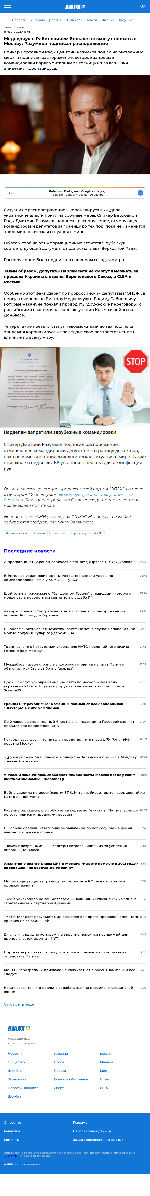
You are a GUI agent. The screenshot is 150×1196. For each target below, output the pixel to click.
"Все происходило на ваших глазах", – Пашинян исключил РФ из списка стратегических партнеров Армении (70, 901)
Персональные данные (92, 1131)
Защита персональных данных (98, 1140)
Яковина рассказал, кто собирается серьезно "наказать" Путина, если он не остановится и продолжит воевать (71, 812)
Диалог (8, 27)
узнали (54, 516)
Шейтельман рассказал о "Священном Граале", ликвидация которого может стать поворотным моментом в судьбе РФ (67, 595)
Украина (21, 27)
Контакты (12, 1140)
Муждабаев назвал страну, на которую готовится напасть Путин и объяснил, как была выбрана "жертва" (64, 666)
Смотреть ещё (19, 1004)
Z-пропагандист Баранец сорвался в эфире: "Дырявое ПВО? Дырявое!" (69, 562)
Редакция (12, 1131)
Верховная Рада (16, 533)
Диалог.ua (11, 1155)
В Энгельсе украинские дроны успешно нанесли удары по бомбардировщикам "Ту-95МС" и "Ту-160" (58, 578)
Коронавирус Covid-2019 (86, 533)
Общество (58, 533)
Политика (39, 533)
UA (143, 6)
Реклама (80, 1122)
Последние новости (30, 551)
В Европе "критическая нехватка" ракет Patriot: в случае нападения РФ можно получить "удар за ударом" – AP (69, 631)
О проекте (12, 1122)
